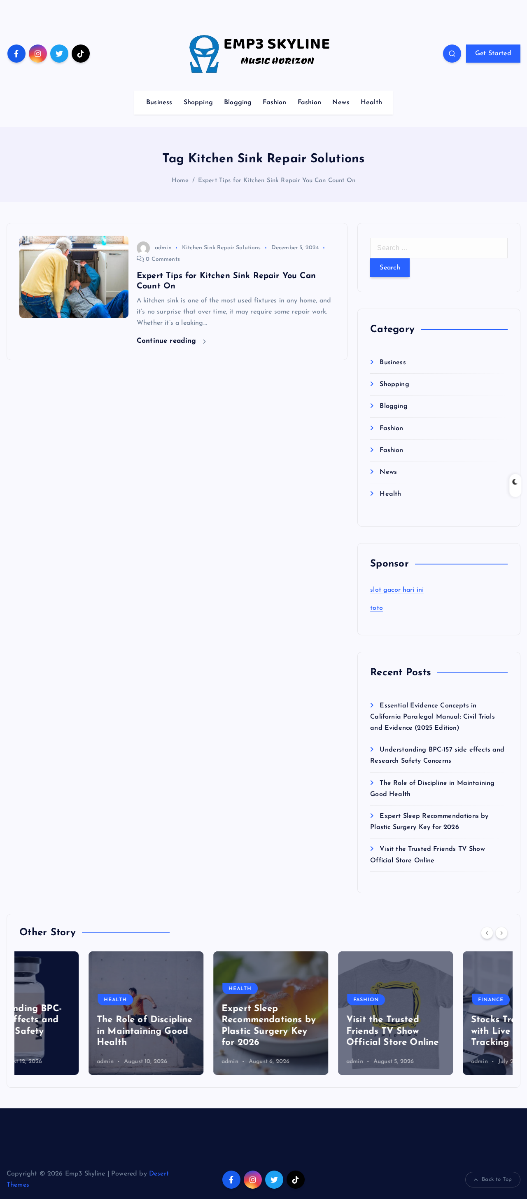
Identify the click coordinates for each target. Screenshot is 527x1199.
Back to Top (497, 1179)
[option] (76, 1013)
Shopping (198, 102)
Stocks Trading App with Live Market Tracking (445, 1031)
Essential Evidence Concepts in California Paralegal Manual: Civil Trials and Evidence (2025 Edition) (432, 717)
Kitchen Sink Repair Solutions (221, 248)
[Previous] (487, 933)
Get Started (493, 53)
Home (180, 181)
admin (163, 248)
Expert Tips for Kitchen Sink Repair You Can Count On (276, 181)
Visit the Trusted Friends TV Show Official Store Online (323, 1031)
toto (376, 608)
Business (159, 102)
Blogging (238, 102)
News (341, 102)
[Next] (501, 933)
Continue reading (168, 340)
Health (371, 102)
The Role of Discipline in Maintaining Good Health (76, 1031)
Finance (421, 1000)
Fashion (274, 102)
